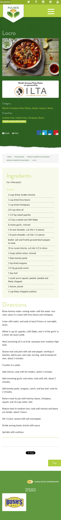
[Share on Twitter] (44, 132)
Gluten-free (21, 118)
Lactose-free (8, 118)
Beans (41, 118)
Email (7, 133)
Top (55, 463)
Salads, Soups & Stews (42, 108)
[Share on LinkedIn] (50, 132)
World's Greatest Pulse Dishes (16, 108)
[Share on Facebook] (39, 132)
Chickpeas (32, 118)
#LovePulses (5, 2)
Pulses (13, 13)
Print (16, 133)
